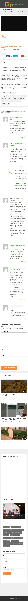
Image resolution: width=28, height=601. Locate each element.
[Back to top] (23, 598)
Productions (12, 9)
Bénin (6, 535)
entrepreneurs (21, 98)
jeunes (12, 101)
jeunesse (14, 540)
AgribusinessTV (4, 41)
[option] (14, 511)
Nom (2, 349)
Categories (5, 92)
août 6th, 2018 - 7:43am (17, 246)
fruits (8, 101)
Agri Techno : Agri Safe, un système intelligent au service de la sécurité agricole (14, 442)
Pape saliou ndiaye (15, 245)
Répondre (23, 137)
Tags (4, 96)
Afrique (8, 96)
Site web (3, 361)
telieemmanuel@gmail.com (18, 232)
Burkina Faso (16, 532)
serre (8, 103)
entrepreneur (14, 535)
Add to (4, 54)
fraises (3, 101)
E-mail (3, 355)
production (18, 101)
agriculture (23, 96)
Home (6, 9)
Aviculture (7, 532)
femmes (19, 538)
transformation (17, 543)
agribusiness (15, 527)
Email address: (6, 567)
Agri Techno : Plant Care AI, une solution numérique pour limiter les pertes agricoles (14, 419)
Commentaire (5, 331)
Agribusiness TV (16, 96)
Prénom (5, 561)
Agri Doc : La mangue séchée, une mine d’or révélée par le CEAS (14, 395)
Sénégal (3, 103)
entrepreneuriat (12, 98)
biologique (4, 98)
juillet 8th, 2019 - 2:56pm (17, 268)
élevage (7, 546)
